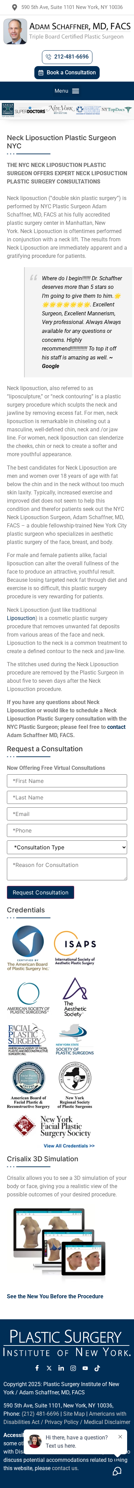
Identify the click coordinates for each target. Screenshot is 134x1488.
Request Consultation (40, 892)
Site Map (74, 1414)
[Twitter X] (49, 1368)
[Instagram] (73, 1368)
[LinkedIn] (61, 1368)
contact (116, 727)
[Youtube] (85, 1368)
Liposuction (21, 618)
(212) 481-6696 (40, 1414)
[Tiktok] (97, 1368)
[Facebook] (37, 1368)
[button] (67, 91)
